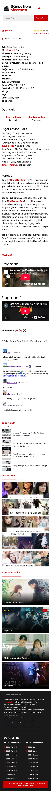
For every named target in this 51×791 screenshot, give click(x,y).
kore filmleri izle (34, 707)
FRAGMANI (7, 254)
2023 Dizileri (33, 759)
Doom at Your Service (14, 602)
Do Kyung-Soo (37, 117)
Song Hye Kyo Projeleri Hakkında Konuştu (30, 465)
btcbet (16, 722)
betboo (23, 725)
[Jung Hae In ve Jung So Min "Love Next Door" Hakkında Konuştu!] (6, 455)
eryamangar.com (11, 730)
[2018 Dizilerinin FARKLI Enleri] (25, 524)
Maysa (7, 38)
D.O (3, 341)
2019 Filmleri (11, 774)
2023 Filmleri (11, 759)
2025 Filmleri (11, 751)
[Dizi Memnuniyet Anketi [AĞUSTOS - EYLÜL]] (25, 558)
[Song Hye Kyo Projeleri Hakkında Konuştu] (6, 465)
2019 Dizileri (33, 774)
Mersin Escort (27, 730)
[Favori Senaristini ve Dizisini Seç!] (25, 490)
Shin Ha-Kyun (13, 117)
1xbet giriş (8, 727)
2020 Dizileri (33, 770)
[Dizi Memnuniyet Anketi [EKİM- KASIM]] (25, 541)
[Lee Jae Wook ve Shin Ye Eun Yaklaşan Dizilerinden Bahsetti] (6, 434)
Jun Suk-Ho (8, 145)
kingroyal (8, 722)
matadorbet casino (36, 725)
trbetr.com (18, 727)
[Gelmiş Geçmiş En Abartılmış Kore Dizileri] (25, 507)
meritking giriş (33, 720)
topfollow (23, 720)
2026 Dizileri (33, 747)
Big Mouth (8, 630)
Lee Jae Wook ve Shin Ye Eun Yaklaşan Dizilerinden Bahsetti (29, 434)
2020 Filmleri (11, 770)
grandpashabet (11, 725)
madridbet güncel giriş (31, 722)
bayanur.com (40, 730)
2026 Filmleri (11, 747)
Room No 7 (41, 341)
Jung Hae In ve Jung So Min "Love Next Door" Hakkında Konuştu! (29, 455)
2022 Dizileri (33, 762)
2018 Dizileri (33, 778)
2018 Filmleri (11, 778)
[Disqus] (25, 381)
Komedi (10, 50)
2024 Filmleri (11, 755)
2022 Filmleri (11, 762)
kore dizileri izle (24, 715)
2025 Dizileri (33, 751)
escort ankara (31, 727)
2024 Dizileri (33, 755)
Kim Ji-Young (9, 164)
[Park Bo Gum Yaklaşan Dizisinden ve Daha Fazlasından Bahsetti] (6, 444)
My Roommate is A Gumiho (16, 658)
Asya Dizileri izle (29, 717)
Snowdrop (8, 685)
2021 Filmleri (11, 766)
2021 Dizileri (33, 766)
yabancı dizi (15, 717)
